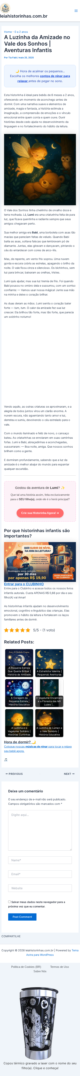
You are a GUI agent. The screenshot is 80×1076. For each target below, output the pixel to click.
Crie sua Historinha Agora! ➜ (40, 513)
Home (8, 32)
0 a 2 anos (21, 32)
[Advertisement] (40, 363)
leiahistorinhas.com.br (23, 16)
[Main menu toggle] (76, 11)
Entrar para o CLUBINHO (24, 584)
